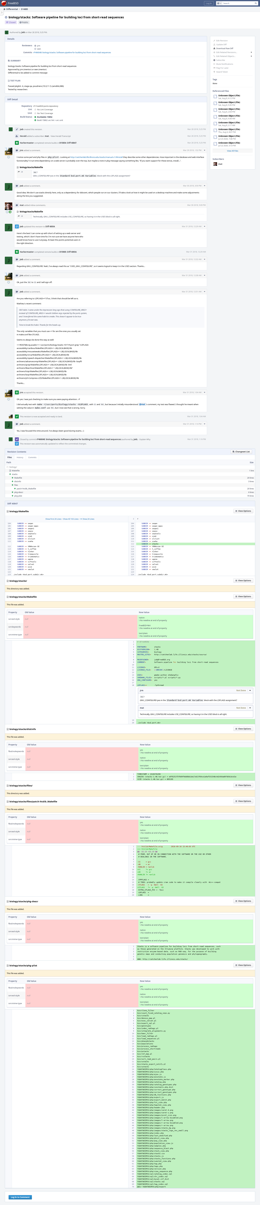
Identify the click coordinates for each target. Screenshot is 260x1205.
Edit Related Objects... (225, 56)
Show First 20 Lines (53, 519)
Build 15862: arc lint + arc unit (50, 120)
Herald (23, 136)
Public (25, 22)
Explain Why (144, 439)
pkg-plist (18, 495)
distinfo (17, 481)
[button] (209, 3)
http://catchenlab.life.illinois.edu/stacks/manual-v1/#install (96, 157)
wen (39, 48)
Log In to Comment (20, 1197)
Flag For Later (222, 68)
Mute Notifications (224, 64)
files (16, 485)
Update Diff (221, 44)
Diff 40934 (50, 226)
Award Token (222, 71)
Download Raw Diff (224, 48)
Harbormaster (27, 142)
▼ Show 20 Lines (87, 519)
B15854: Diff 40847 (67, 142)
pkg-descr (18, 492)
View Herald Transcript (61, 136)
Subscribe (220, 60)
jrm (38, 45)
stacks (14, 474)
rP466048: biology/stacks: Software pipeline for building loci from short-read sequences (72, 52)
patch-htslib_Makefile (26, 488)
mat (220, 164)
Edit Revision (222, 40)
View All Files (232, 150)
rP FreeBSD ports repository (45, 106)
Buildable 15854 (44, 117)
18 (22, 172)
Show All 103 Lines (71, 519)
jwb (23, 32)
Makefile (16, 470)
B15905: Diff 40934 (67, 252)
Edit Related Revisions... (226, 52)
